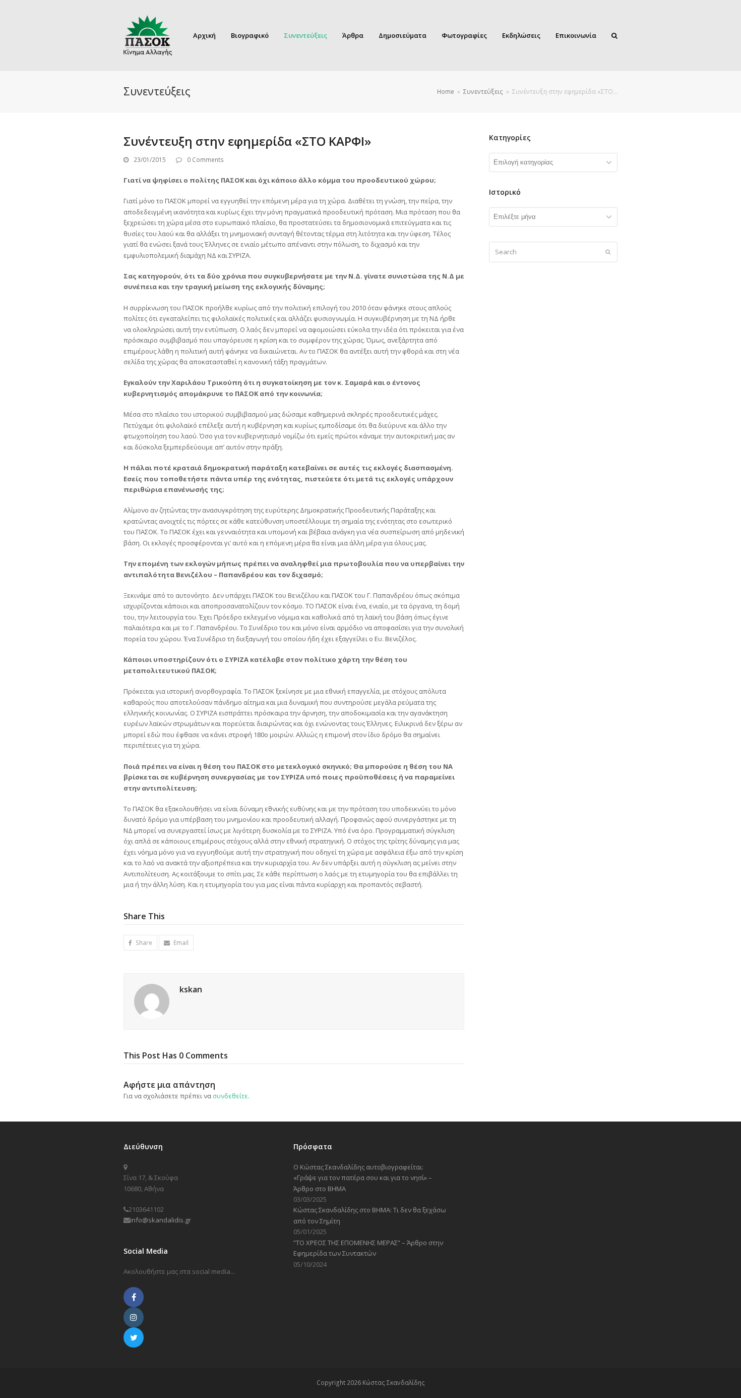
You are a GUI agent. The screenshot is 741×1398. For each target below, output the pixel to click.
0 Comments (205, 159)
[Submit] (607, 252)
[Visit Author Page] (151, 1000)
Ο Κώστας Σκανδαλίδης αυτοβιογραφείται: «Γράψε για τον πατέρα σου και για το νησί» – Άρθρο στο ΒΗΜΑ (362, 1177)
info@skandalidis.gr (160, 1219)
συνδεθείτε (230, 1095)
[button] (140, 942)
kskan (190, 989)
